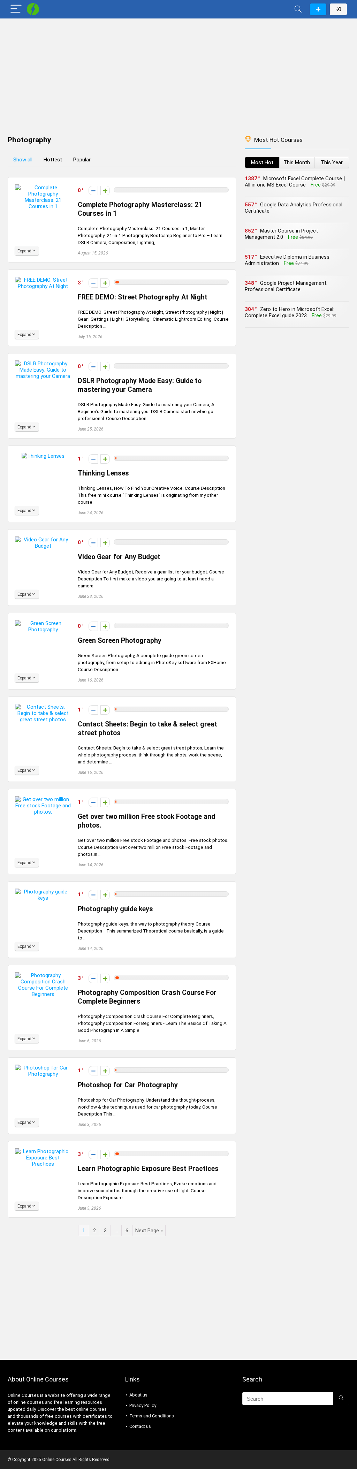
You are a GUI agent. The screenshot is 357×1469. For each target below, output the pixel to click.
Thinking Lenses (103, 473)
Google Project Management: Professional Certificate (286, 286)
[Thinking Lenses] (43, 456)
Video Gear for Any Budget (119, 557)
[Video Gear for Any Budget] (43, 539)
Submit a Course (318, 9)
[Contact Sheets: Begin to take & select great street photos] (43, 707)
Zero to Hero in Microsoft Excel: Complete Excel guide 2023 (289, 312)
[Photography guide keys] (43, 892)
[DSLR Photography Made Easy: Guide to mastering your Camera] (43, 363)
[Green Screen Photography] (43, 623)
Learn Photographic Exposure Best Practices (148, 1169)
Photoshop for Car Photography (128, 1085)
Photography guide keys (115, 909)
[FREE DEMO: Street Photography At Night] (43, 280)
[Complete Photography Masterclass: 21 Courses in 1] (43, 187)
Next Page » (149, 1230)
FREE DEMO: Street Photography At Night (142, 297)
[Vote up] (105, 190)
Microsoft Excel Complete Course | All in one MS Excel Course (295, 181)
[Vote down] (93, 190)
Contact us (140, 1426)
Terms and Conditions (151, 1415)
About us (138, 1395)
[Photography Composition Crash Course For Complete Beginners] (43, 975)
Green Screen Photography (119, 641)
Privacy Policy (142, 1405)
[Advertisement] (178, 73)
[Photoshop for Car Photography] (43, 1068)
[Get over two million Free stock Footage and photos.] (43, 799)
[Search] (298, 9)
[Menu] (16, 9)
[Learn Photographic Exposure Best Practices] (43, 1151)
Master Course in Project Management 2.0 (281, 234)
